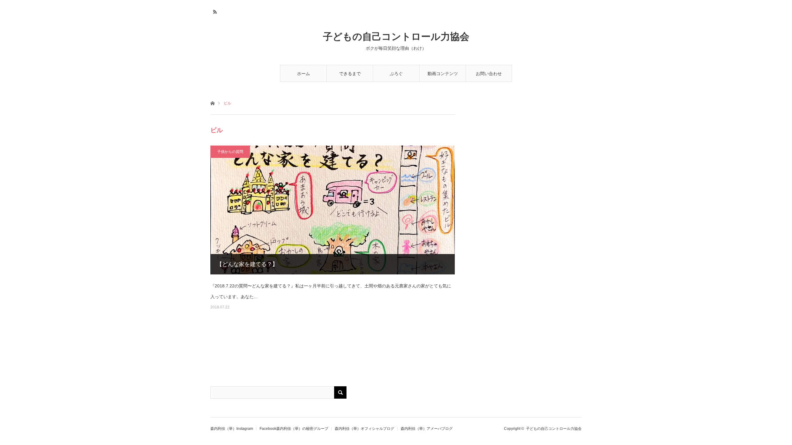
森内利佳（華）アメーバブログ (427, 428)
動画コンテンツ (443, 73)
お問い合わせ (489, 73)
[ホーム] (212, 102)
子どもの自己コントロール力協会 (396, 36)
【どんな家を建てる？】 (247, 264)
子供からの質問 (230, 152)
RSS (214, 10)
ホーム (303, 73)
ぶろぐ (396, 73)
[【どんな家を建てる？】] (332, 210)
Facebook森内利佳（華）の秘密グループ (294, 428)
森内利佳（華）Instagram (231, 428)
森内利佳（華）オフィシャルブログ (364, 428)
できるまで (350, 73)
